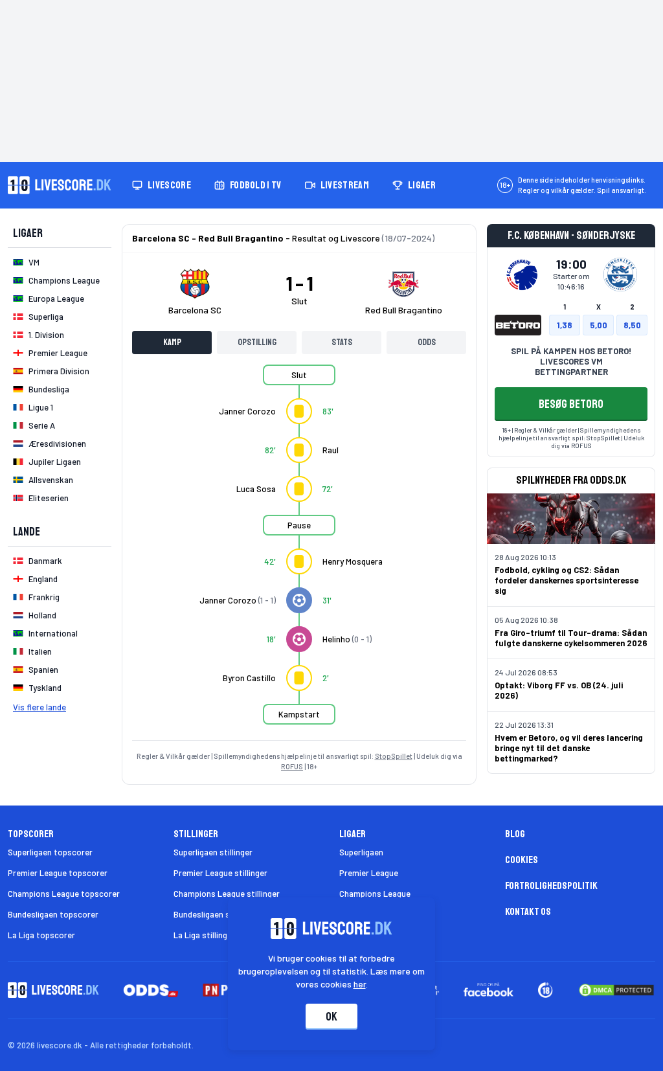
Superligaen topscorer (50, 852)
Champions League (374, 893)
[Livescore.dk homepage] (59, 185)
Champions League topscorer (64, 893)
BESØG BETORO (571, 404)
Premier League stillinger (220, 873)
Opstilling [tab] (257, 342)
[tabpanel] (299, 552)
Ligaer (422, 185)
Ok (331, 1016)
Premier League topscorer (57, 873)
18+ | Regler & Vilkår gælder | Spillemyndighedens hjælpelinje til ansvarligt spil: (570, 434)
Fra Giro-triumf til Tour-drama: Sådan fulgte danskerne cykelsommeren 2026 (571, 637)
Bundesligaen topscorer (53, 914)
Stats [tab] (342, 342)
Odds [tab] (427, 342)
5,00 (598, 325)
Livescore (169, 185)
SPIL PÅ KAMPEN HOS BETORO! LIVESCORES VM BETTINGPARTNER (571, 361)
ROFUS (292, 766)
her (360, 983)
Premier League (368, 873)
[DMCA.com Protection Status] (616, 990)
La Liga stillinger (204, 935)
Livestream (344, 185)
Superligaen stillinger (213, 852)
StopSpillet (393, 756)
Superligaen (361, 852)
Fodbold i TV (256, 185)
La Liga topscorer (41, 935)
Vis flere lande (39, 707)
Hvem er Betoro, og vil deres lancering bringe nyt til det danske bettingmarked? (569, 747)
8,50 (632, 325)
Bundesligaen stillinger (216, 914)
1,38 (564, 325)
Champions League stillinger (227, 893)
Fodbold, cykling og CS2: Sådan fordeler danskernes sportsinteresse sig (566, 580)
